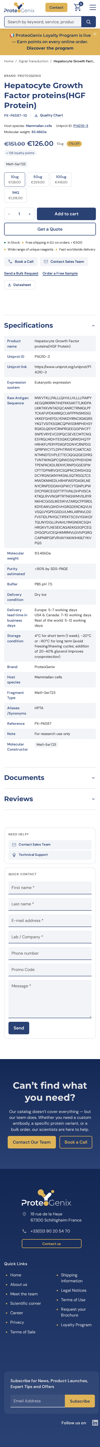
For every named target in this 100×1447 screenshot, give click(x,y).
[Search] (88, 21)
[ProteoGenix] (19, 7)
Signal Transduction (33, 61)
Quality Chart (51, 115)
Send (19, 1028)
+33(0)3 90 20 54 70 (50, 1231)
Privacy (17, 1322)
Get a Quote (50, 229)
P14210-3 (80, 126)
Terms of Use (73, 1299)
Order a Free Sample (60, 273)
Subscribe (80, 1401)
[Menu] (92, 7)
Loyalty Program (76, 1324)
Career (16, 1312)
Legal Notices (73, 1290)
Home (8, 61)
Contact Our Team (32, 1142)
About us (18, 1284)
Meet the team (24, 1294)
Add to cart (66, 214)
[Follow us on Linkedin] (95, 1423)
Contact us (51, 1243)
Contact (56, 7)
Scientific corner (25, 1303)
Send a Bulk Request (21, 273)
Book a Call (76, 1142)
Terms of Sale (22, 1332)
